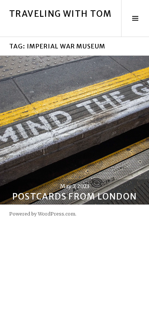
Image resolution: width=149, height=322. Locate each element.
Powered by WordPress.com (42, 214)
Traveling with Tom (60, 13)
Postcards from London (74, 196)
